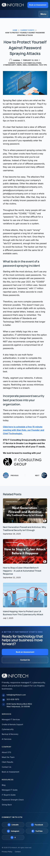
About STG (6, 752)
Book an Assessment (37, 5)
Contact (18, 852)
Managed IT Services (11, 719)
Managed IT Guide (9, 790)
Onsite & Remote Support (12, 724)
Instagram (13, 831)
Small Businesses (30, 65)
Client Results (7, 762)
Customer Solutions (32, 63)
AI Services (6, 739)
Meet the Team (8, 757)
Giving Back (7, 805)
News (19, 65)
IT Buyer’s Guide (9, 795)
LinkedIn (13, 825)
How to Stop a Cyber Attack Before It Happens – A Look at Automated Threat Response (22, 570)
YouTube (37, 831)
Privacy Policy (7, 852)
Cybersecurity (9, 65)
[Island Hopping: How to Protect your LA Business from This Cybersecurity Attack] (25, 595)
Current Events (15, 63)
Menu (43, 14)
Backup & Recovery (10, 734)
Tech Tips (43, 65)
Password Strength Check (13, 800)
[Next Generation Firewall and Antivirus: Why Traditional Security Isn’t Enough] (25, 510)
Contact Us (25, 660)
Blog (4, 785)
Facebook (37, 825)
